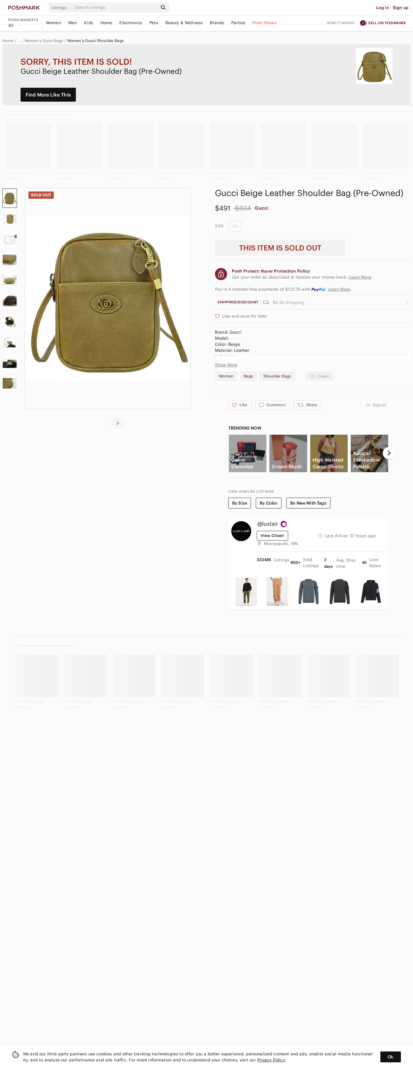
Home (106, 22)
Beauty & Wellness (184, 22)
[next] (118, 423)
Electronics (130, 22)
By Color (269, 503)
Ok (390, 1057)
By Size (239, 503)
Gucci (261, 208)
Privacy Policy (271, 1060)
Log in (382, 7)
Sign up (400, 7)
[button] (62, 8)
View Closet (272, 535)
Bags (248, 376)
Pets (153, 22)
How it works (341, 23)
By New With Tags (308, 503)
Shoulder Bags (277, 376)
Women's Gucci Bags (43, 40)
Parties (238, 22)
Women (53, 22)
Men (72, 22)
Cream (323, 376)
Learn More (339, 289)
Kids (88, 22)
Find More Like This (48, 95)
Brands (217, 22)
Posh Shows (264, 22)
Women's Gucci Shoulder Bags (95, 40)
